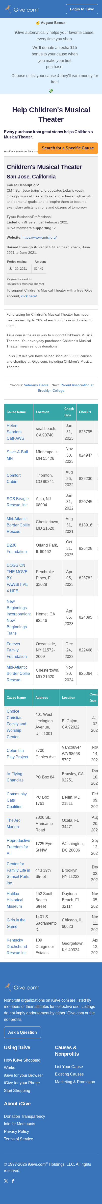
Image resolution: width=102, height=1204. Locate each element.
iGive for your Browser (23, 1075)
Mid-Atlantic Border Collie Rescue (18, 525)
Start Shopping (17, 1090)
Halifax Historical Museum (15, 900)
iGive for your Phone (22, 1083)
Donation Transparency (24, 1116)
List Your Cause (69, 1067)
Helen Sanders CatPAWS (15, 432)
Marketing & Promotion (75, 1082)
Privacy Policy (16, 1131)
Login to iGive (82, 9)
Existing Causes (69, 1074)
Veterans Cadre (36, 385)
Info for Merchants (19, 1124)
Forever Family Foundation (17, 650)
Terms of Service (18, 1139)
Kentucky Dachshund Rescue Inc (17, 946)
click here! (29, 296)
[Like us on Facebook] (13, 1181)
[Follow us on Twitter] (6, 1181)
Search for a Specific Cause (68, 148)
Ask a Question (22, 1032)
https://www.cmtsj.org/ (40, 237)
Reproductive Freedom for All (18, 846)
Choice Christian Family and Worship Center (16, 724)
